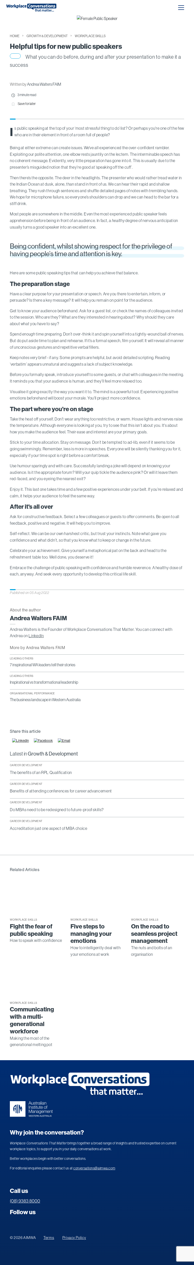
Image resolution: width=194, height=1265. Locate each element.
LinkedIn (36, 635)
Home (14, 36)
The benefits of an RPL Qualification (41, 772)
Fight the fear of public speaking (31, 930)
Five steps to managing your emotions (91, 934)
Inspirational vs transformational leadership (44, 682)
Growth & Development (47, 36)
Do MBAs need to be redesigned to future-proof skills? (57, 809)
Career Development (26, 765)
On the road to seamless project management (154, 934)
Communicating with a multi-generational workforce (32, 1020)
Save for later (27, 104)
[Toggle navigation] (181, 7)
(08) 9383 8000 (25, 1201)
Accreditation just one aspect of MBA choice (48, 828)
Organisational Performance (32, 693)
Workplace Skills (90, 36)
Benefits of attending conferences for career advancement (61, 791)
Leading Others (22, 658)
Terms (48, 1237)
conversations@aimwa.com (94, 1168)
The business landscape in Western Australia (45, 699)
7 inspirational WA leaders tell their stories (42, 664)
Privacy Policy (74, 1237)
